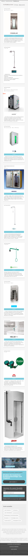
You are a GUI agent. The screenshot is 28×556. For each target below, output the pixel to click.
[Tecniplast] (14, 33)
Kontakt (14, 35)
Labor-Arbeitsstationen (8, 512)
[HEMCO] (14, 191)
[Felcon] (14, 440)
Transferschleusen (7, 520)
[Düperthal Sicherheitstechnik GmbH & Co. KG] (14, 375)
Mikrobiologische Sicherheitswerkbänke (11, 515)
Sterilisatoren (15, 510)
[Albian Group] (14, 150)
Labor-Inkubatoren (7, 510)
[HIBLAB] (14, 336)
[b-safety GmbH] (14, 267)
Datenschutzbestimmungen (14, 498)
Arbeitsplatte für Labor (17, 520)
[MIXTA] (14, 71)
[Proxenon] (14, 228)
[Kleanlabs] (14, 306)
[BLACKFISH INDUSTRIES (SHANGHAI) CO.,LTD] (14, 114)
